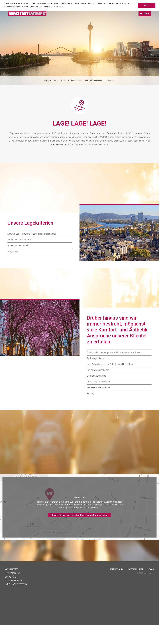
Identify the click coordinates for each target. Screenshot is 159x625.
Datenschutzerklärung (106, 501)
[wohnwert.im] (27, 13)
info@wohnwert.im (16, 584)
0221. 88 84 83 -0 (13, 580)
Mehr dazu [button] (58, 7)
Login (151, 569)
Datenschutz (135, 569)
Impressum (116, 569)
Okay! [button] (146, 5)
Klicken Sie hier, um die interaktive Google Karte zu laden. (79, 515)
